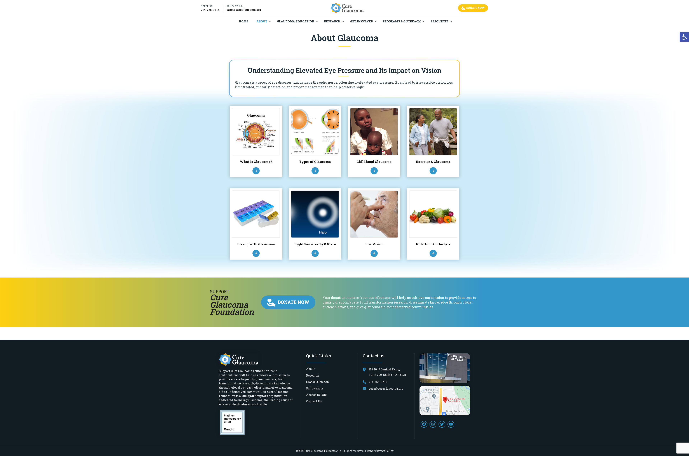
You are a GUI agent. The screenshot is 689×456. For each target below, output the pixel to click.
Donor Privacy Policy (380, 451)
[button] (684, 37)
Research (332, 21)
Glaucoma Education (295, 21)
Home (244, 21)
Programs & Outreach (402, 21)
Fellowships (315, 388)
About (261, 21)
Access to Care (316, 395)
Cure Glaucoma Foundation (322, 451)
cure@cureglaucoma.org (243, 9)
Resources (439, 21)
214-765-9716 (210, 9)
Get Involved (361, 21)
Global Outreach (317, 382)
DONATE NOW (475, 8)
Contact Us (314, 401)
